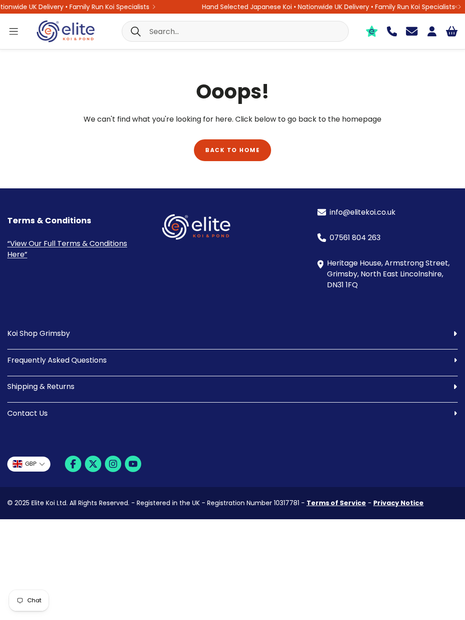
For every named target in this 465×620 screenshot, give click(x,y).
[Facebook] (73, 464)
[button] (235, 31)
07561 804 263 (355, 237)
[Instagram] (113, 464)
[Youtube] (133, 464)
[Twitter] (93, 464)
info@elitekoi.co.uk (363, 212)
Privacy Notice (398, 502)
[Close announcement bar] (456, 7)
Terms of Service (336, 502)
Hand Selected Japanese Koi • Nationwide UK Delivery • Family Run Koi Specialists (323, 7)
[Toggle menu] (13, 31)
